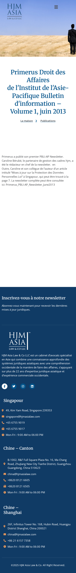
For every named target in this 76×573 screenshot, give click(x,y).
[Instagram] (23, 386)
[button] (56, 7)
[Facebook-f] (4, 386)
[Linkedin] (32, 386)
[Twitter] (14, 386)
